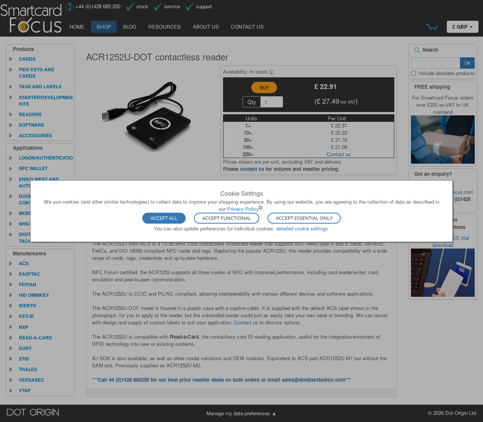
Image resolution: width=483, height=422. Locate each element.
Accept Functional (226, 218)
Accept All (164, 218)
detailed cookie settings (302, 228)
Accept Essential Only (304, 218)
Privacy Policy (243, 208)
